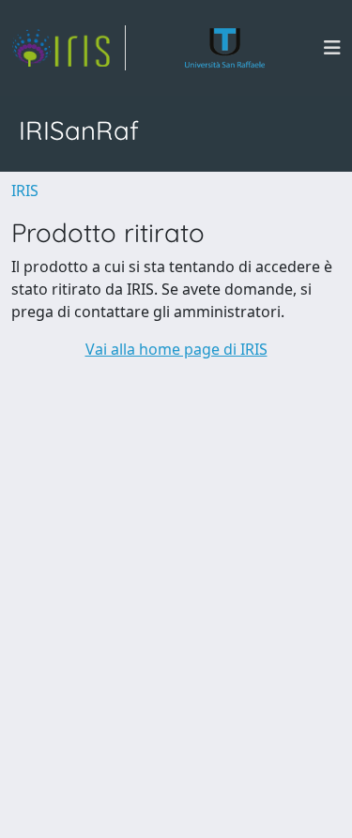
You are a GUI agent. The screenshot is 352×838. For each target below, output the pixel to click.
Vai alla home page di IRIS (176, 349)
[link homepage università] (225, 47)
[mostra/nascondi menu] (332, 47)
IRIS (24, 190)
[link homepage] (68, 47)
